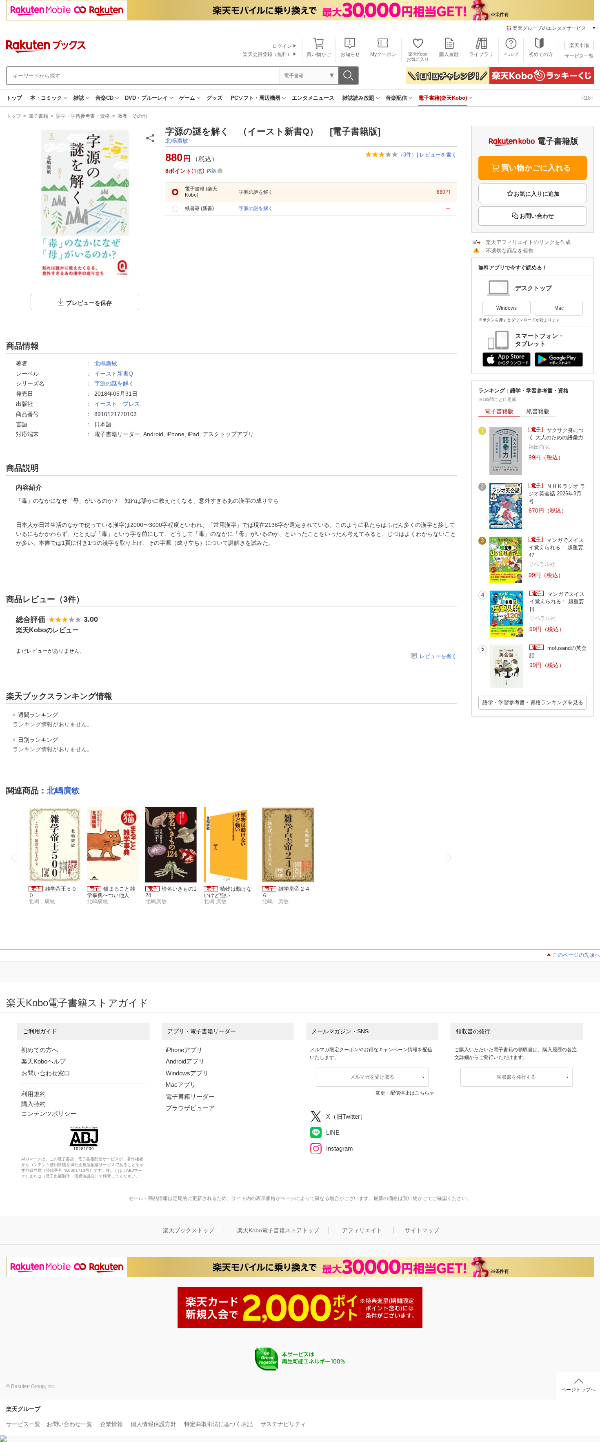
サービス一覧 (579, 56)
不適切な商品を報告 (509, 251)
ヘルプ (511, 54)
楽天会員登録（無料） (267, 54)
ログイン (282, 46)
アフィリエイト (362, 1230)
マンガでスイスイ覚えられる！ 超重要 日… (556, 601)
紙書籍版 (538, 411)
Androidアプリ (185, 1061)
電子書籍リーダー (190, 1096)
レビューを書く (438, 155)
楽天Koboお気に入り (418, 57)
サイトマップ (422, 1230)
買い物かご (319, 54)
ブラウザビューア (190, 1107)
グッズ (214, 98)
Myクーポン (383, 54)
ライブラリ (481, 54)
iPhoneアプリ (184, 1049)
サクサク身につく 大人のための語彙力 (556, 434)
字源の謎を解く (114, 383)
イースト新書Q (113, 373)
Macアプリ (181, 1084)
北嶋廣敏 (176, 140)
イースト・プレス (117, 404)
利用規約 (33, 1093)
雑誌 (78, 98)
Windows (506, 308)
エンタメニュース (313, 98)
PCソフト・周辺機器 (255, 98)
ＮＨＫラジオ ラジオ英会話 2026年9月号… (557, 493)
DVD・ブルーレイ (146, 98)
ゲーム (187, 98)
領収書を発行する (516, 1077)
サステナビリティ (283, 1424)
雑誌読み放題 (358, 98)
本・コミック (46, 98)
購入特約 (33, 1103)
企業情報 (111, 1424)
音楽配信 (396, 98)
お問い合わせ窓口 (45, 1073)
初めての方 (541, 54)
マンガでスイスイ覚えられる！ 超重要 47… (556, 547)
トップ (14, 98)
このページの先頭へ (576, 955)
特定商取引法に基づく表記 (218, 1424)
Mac (559, 308)
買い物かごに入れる (536, 167)
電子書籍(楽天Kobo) (442, 98)
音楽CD (104, 98)
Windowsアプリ (187, 1073)
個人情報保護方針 (153, 1424)
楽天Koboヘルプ (43, 1061)
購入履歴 (449, 54)
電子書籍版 (499, 411)
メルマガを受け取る (372, 1077)
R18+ (587, 98)
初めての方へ (39, 1049)
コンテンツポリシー (48, 1113)
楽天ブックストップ (188, 1230)
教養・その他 (132, 116)
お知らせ (350, 54)
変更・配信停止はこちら (402, 1093)
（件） (407, 155)
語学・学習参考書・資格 (83, 116)
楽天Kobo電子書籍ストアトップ (278, 1230)
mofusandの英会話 (558, 651)
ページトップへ (578, 1390)
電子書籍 (38, 116)
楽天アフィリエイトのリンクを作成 (528, 242)
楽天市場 (579, 45)
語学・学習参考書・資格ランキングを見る (532, 702)
